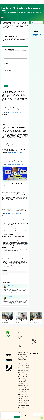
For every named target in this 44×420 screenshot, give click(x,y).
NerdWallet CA (29, 415)
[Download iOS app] (8, 355)
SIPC (23, 388)
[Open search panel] (34, 2)
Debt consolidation (5, 133)
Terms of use (34, 332)
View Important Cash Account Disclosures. (23, 396)
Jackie (10, 296)
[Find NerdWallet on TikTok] (37, 353)
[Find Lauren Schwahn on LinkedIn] (10, 286)
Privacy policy (16, 414)
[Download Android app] (9, 360)
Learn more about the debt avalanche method (13, 124)
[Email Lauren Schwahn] (9, 286)
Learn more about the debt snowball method (13, 112)
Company (19, 332)
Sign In (37, 1)
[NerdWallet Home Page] (5, 2)
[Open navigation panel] (1, 1)
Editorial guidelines (19, 340)
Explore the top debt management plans (12, 201)
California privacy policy (35, 338)
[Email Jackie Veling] (8, 297)
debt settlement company (22, 206)
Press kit (19, 346)
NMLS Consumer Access (21, 363)
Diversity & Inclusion (19, 338)
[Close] (42, 413)
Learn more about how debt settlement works (13, 213)
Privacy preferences (34, 340)
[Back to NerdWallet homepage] (1, 5)
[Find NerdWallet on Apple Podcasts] (35, 353)
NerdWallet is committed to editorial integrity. (37, 25)
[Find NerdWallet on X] (30, 353)
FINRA (22, 388)
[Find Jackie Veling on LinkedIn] (9, 297)
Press (19, 345)
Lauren (10, 285)
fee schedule (23, 392)
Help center (27, 332)
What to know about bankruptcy (11, 226)
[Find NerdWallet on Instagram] (34, 353)
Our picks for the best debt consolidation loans (15, 164)
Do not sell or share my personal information (35, 342)
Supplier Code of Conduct (34, 334)
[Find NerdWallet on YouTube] (32, 353)
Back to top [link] (5, 279)
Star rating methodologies (20, 342)
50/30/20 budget (23, 239)
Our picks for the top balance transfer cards (14, 152)
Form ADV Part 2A (23, 390)
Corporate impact (21, 336)
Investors (19, 347)
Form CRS (19, 390)
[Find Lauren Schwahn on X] (8, 286)
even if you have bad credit (19, 160)
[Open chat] (42, 418)
